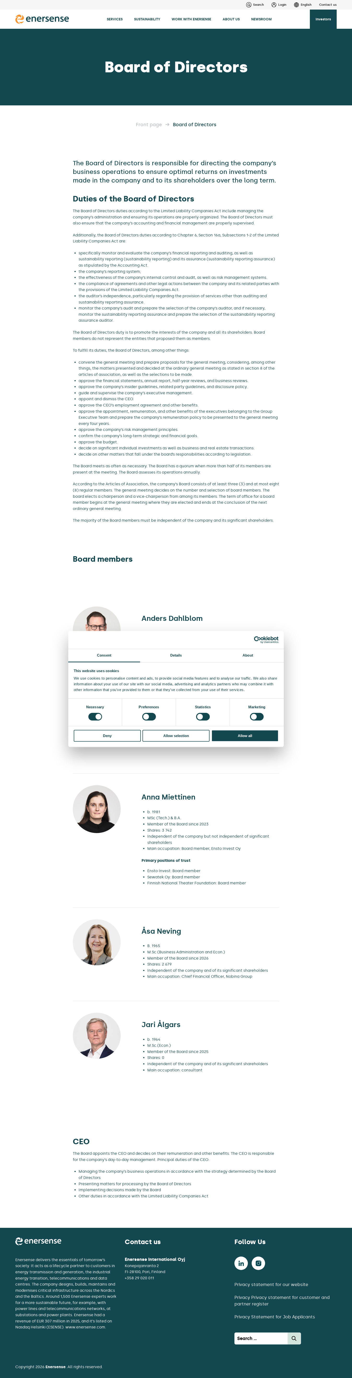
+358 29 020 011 (139, 1278)
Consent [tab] (104, 655)
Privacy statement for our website (271, 1284)
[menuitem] (275, 5)
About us (231, 19)
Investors (323, 19)
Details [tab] (176, 655)
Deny (107, 736)
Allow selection (176, 736)
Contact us (328, 4)
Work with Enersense (191, 19)
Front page (149, 124)
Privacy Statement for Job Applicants (274, 1317)
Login (282, 4)
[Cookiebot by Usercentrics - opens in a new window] (257, 639)
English (306, 4)
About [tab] (248, 655)
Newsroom (261, 19)
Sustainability (147, 19)
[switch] (149, 716)
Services (115, 19)
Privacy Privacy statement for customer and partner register (282, 1301)
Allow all (245, 736)
